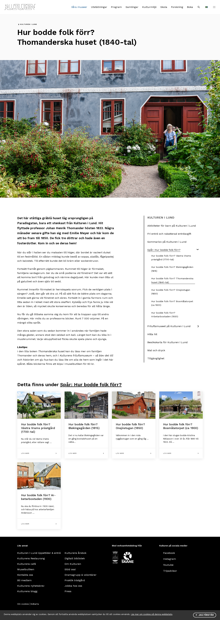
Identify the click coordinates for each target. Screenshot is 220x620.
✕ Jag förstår (205, 615)
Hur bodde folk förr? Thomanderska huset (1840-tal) (172, 280)
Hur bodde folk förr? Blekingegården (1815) (172, 269)
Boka (190, 7)
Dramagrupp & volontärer (80, 574)
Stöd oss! (70, 569)
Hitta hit (152, 334)
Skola (163, 7)
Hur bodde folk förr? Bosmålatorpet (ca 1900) (172, 303)
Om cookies (23, 604)
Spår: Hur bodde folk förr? (163, 249)
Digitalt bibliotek (75, 558)
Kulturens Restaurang (31, 558)
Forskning (177, 7)
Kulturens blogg (27, 591)
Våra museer (79, 7)
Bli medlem (24, 580)
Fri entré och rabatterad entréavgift (169, 233)
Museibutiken (25, 569)
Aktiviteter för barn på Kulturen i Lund (171, 225)
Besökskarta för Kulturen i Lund (167, 342)
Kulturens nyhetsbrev (30, 585)
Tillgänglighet (155, 358)
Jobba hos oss (73, 585)
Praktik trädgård (75, 580)
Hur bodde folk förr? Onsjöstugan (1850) (170, 292)
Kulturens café (26, 563)
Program (116, 7)
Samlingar (132, 7)
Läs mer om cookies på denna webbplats (151, 614)
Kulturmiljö (149, 7)
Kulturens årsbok (75, 552)
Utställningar (99, 7)
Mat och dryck (156, 350)
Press (68, 591)
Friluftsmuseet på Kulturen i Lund (169, 326)
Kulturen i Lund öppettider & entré (39, 552)
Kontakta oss (25, 574)
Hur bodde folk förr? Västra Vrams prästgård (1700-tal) (171, 257)
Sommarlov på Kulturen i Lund (167, 241)
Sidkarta (35, 604)
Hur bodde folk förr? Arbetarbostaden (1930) (164, 314)
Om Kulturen (73, 563)
